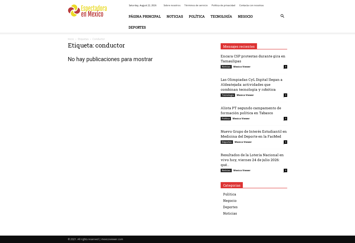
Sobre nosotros (172, 5)
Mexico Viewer (241, 66)
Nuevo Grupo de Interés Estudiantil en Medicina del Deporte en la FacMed (254, 134)
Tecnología (221, 16)
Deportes (137, 27)
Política (197, 16)
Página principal (145, 16)
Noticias (175, 16)
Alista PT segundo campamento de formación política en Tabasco (251, 110)
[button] (282, 17)
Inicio (71, 39)
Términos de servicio (196, 5)
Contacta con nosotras (251, 5)
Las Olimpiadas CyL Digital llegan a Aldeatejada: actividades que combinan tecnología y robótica (251, 84)
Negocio (245, 16)
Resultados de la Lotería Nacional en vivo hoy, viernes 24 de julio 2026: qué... (252, 159)
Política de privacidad (223, 5)
